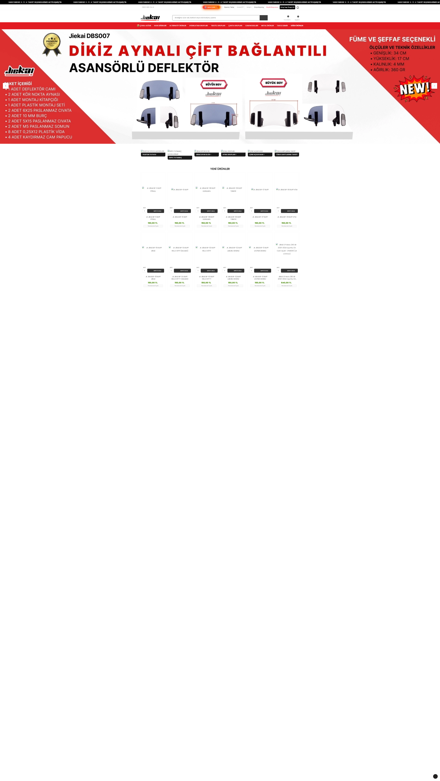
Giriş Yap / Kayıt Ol (287, 7)
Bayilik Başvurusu (272, 7)
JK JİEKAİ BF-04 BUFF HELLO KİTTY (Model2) (179, 278)
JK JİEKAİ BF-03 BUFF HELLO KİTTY (206, 278)
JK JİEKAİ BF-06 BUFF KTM (286, 217)
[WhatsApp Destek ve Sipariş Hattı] (435, 776)
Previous (6, 86)
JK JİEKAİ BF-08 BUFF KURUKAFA (206, 218)
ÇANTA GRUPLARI (235, 25)
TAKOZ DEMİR (282, 25)
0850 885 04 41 (148, 7)
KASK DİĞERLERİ (160, 25)
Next (434, 86)
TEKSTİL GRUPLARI (218, 25)
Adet (144, 207)
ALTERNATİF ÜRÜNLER (177, 25)
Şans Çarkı (211, 7)
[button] (297, 18)
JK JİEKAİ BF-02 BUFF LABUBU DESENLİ (233, 278)
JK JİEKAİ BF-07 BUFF (260, 217)
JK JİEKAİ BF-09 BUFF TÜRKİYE (233, 218)
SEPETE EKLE (157, 211)
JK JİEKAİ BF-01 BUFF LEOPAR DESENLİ (260, 278)
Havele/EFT (240, 7)
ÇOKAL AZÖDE (144, 25)
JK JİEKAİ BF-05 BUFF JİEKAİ (153, 278)
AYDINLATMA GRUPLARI (198, 25)
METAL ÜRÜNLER (267, 25)
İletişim (249, 7)
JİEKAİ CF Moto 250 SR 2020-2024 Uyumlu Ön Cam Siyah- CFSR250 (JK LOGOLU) (287, 278)
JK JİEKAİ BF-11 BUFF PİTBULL (153, 218)
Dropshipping (259, 7)
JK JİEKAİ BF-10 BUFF (180, 217)
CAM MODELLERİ (251, 25)
